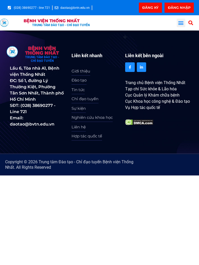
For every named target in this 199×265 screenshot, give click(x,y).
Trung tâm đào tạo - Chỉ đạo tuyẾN (61, 25)
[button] (181, 23)
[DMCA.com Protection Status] (139, 121)
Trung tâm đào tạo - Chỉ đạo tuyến (42, 59)
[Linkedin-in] (141, 67)
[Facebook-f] (129, 67)
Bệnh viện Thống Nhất (52, 20)
